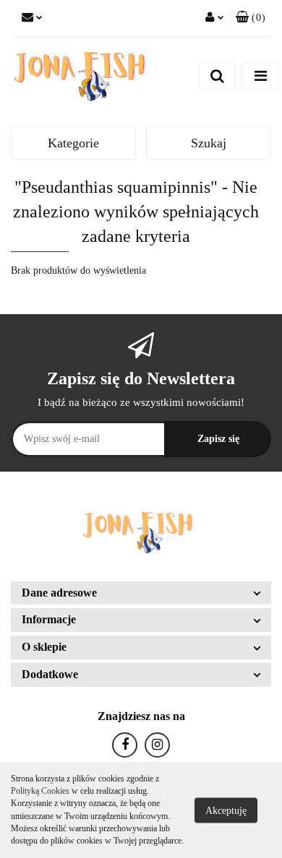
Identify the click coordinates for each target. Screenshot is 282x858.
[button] (250, 18)
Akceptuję (226, 810)
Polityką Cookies (40, 791)
